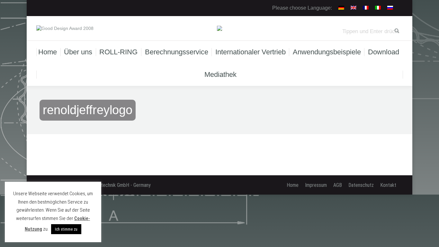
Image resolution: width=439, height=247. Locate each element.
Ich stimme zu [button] (66, 229)
